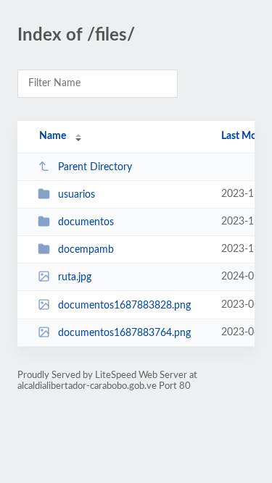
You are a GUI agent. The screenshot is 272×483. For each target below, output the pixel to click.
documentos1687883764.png (124, 333)
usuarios (76, 195)
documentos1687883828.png (124, 306)
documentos (86, 222)
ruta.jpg (74, 277)
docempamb (86, 250)
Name (52, 136)
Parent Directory (95, 167)
